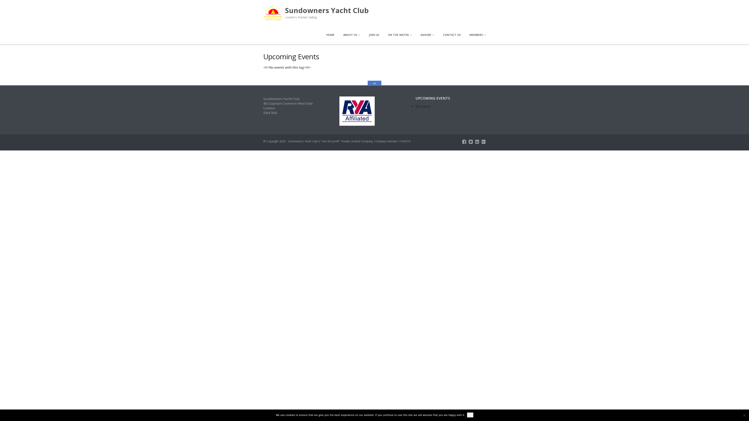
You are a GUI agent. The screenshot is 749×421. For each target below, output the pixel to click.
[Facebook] (464, 141)
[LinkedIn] (477, 141)
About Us (350, 35)
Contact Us (452, 35)
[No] (744, 415)
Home (330, 35)
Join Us (374, 35)
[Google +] (484, 141)
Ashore (426, 35)
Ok (470, 415)
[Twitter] (471, 141)
